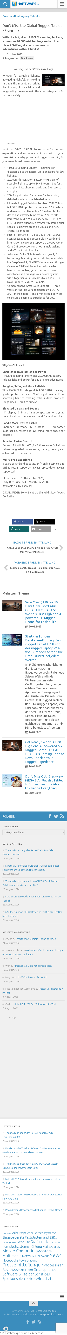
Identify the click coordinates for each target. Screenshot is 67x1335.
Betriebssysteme (45, 1232)
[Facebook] (49, 816)
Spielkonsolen (13, 1278)
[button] (22, 521)
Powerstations (28, 1260)
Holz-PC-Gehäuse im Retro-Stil (31, 977)
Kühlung (35, 1246)
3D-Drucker (7, 1233)
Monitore (44, 1251)
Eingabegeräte (13, 1237)
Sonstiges (42, 1274)
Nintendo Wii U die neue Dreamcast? (33, 965)
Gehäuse (23, 1242)
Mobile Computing (19, 1250)
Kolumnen (56, 1242)
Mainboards (51, 1246)
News (55, 1255)
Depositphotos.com (52, 1314)
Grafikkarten (41, 1242)
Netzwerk (42, 1256)
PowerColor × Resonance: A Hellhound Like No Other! (33, 1210)
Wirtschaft (44, 1278)
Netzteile (28, 1256)
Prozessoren (54, 1265)
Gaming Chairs (9, 1242)
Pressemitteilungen (14, 16)
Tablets (35, 16)
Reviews (9, 1269)
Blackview (27, 58)
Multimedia (12, 1255)
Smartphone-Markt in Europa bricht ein (36, 938)
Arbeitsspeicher (22, 1233)
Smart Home (25, 1270)
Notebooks (10, 1260)
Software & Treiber (18, 1274)
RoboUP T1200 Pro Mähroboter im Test (35, 1004)
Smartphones (45, 1269)
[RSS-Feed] (62, 816)
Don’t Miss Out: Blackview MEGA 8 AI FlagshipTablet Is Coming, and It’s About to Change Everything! (44, 782)
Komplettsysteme (15, 1246)
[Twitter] (56, 816)
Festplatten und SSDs (41, 1237)
